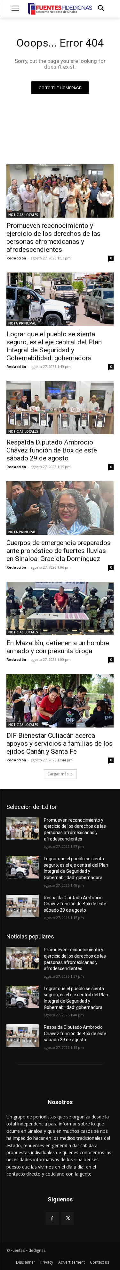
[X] (68, 1218)
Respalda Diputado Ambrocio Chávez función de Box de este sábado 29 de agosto (51, 450)
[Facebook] (52, 1218)
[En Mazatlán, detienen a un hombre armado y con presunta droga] (60, 608)
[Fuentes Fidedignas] (60, 9)
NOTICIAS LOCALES (23, 215)
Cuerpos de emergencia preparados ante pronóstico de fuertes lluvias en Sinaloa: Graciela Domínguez (58, 551)
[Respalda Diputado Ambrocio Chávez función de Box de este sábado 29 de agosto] (60, 408)
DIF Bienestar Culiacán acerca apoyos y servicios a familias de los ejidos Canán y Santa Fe (59, 743)
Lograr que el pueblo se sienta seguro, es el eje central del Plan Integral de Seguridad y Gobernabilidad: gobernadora (54, 346)
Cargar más (57, 774)
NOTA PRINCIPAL (22, 323)
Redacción (16, 258)
